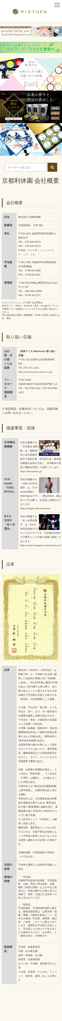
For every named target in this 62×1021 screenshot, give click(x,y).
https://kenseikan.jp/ (31, 471)
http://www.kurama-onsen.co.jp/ (35, 372)
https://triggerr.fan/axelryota (35, 508)
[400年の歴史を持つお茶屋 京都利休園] (31, 12)
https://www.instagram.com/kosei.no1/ (40, 545)
